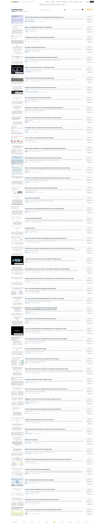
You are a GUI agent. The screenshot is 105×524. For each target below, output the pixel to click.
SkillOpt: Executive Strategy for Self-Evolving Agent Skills (38, 449)
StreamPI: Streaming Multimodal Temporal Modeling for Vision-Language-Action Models (45, 328)
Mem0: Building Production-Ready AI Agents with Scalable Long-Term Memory (43, 158)
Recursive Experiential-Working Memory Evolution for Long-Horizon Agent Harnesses (45, 429)
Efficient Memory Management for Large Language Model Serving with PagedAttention (45, 148)
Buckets (64, 1)
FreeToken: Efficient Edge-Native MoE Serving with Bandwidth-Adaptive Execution (44, 17)
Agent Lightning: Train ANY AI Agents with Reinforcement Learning (40, 318)
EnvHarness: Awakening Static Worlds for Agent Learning (38, 379)
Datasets (53, 1)
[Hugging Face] (54, 522)
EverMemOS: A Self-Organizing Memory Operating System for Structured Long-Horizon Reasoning (48, 459)
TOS (24, 522)
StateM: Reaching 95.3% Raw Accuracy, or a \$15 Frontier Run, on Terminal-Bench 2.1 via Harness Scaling (49, 278)
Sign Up (91, 1)
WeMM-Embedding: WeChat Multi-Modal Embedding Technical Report (41, 57)
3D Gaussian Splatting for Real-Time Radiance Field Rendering (39, 78)
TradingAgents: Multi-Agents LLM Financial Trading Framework (40, 37)
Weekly (76, 9)
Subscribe (62, 4)
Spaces (58, 1)
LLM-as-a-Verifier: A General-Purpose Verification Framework (39, 137)
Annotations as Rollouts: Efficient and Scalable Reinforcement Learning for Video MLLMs (46, 238)
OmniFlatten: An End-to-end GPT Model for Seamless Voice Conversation (42, 499)
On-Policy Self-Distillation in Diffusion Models (35, 348)
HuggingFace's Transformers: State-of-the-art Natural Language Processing (43, 399)
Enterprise (76, 1)
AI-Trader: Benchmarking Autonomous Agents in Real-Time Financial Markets (43, 409)
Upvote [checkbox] (89, 16)
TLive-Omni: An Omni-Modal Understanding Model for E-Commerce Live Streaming (44, 298)
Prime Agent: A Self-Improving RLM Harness (35, 47)
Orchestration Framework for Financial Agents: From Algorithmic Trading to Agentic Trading (46, 369)
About (39, 522)
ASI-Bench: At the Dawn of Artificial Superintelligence (37, 469)
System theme (15, 522)
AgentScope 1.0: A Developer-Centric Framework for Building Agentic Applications (44, 107)
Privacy (31, 522)
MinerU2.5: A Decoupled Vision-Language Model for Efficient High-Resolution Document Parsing (47, 168)
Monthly (79, 9)
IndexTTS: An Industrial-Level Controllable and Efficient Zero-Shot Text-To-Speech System (46, 389)
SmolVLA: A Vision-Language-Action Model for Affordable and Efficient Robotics (43, 509)
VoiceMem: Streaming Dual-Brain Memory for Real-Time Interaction (41, 87)
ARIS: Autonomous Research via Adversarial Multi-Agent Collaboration (41, 188)
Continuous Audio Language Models (33, 218)
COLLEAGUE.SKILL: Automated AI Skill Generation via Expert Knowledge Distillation (44, 208)
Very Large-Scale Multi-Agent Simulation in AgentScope (38, 97)
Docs (71, 1)
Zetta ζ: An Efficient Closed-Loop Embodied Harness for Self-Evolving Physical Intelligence (46, 338)
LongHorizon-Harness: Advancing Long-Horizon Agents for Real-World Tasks (43, 259)
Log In (87, 1)
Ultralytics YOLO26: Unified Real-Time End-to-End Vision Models (40, 489)
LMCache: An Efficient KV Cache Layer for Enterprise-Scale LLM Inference (42, 358)
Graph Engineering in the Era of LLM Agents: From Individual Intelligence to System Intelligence (47, 269)
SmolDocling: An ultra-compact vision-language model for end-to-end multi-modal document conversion (49, 248)
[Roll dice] (65, 10)
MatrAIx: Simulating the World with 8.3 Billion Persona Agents (39, 480)
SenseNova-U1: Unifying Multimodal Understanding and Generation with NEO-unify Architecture (47, 178)
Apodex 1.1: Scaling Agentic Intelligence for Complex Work (38, 27)
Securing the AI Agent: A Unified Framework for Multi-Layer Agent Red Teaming (43, 127)
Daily (73, 9)
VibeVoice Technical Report (31, 439)
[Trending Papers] (82, 9)
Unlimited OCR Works (30, 228)
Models (47, 1)
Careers (47, 522)
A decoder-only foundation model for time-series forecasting (39, 419)
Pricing (80, 1)
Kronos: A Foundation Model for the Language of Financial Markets (40, 288)
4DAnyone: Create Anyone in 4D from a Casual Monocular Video (39, 67)
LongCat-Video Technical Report (32, 198)
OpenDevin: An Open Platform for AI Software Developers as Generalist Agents (43, 117)
